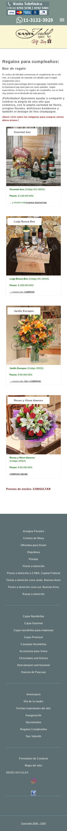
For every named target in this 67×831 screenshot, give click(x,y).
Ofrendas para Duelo (33, 545)
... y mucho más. (22, 292)
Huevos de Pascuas (33, 672)
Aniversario (34, 694)
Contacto (33, 76)
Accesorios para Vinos (33, 651)
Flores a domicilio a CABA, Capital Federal (33, 573)
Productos (33, 43)
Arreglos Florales (33, 531)
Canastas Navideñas (33, 644)
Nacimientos (33, 722)
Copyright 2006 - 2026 (33, 823)
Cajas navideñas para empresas (34, 630)
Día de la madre (33, 701)
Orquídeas (33, 552)
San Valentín (33, 736)
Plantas (33, 559)
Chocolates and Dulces (33, 658)
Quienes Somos (33, 54)
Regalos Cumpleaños (33, 729)
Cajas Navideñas (33, 616)
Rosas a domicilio (33, 594)
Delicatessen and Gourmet (33, 665)
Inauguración (34, 715)
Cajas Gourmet (33, 623)
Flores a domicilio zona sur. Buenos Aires (33, 587)
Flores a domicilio (34, 566)
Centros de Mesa (33, 538)
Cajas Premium (33, 637)
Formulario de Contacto (33, 758)
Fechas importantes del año (33, 708)
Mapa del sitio (33, 765)
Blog (34, 21)
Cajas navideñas (34, 32)
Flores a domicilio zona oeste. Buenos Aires (34, 580)
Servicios (33, 65)
